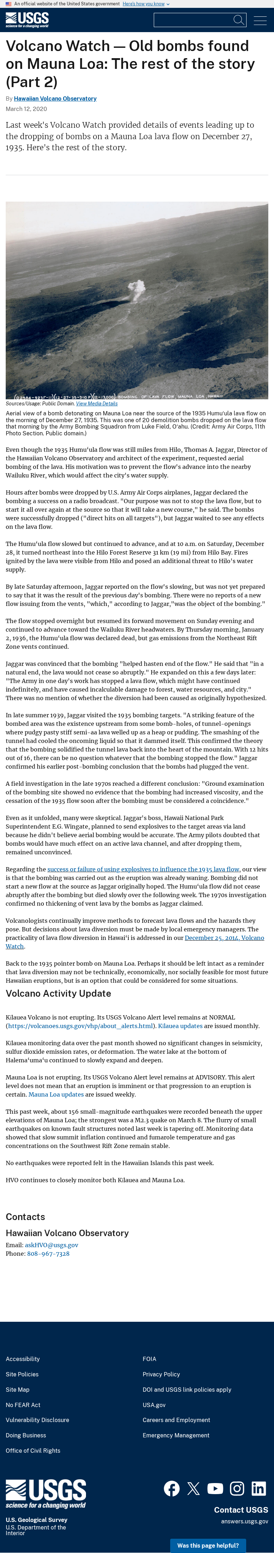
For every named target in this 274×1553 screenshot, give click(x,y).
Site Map (18, 1390)
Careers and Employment (176, 1420)
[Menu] (260, 20)
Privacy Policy (161, 1374)
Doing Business (26, 1435)
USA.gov (154, 1405)
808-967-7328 (48, 1253)
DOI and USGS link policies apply (187, 1390)
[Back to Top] (248, 1527)
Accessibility (23, 1359)
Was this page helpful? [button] (208, 1545)
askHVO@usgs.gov (51, 1245)
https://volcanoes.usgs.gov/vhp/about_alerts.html (80, 1026)
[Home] (27, 26)
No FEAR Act (23, 1405)
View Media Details (97, 403)
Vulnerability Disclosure (37, 1420)
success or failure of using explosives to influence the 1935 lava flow (143, 869)
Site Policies (22, 1374)
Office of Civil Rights (33, 1451)
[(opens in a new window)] (171, 1487)
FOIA (149, 1359)
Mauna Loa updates (56, 1094)
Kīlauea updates (180, 1026)
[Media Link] (137, 301)
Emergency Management (176, 1435)
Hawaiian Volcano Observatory (55, 98)
